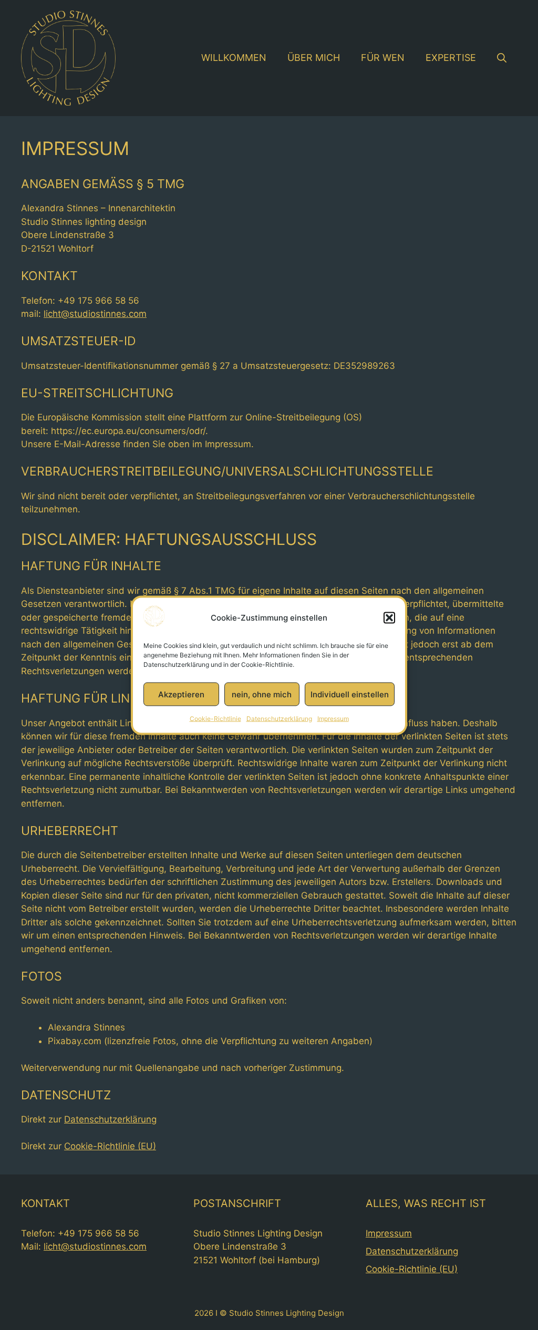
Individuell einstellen (350, 694)
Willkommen (233, 57)
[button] (389, 618)
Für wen (383, 57)
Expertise (451, 57)
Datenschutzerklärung (279, 719)
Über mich (313, 57)
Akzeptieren (181, 694)
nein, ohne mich (262, 694)
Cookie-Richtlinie (215, 719)
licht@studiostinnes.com (95, 313)
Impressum (333, 719)
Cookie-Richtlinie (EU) (110, 1146)
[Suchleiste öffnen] (502, 58)
